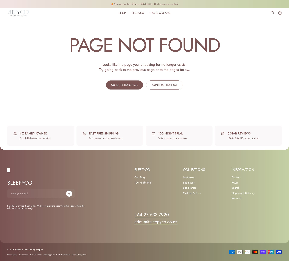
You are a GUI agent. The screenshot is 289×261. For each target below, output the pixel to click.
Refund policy (12, 254)
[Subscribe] (69, 194)
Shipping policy (49, 254)
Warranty (237, 198)
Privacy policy (23, 254)
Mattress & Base (192, 193)
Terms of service (36, 254)
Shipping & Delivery (243, 193)
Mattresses (189, 177)
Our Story (139, 177)
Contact (236, 177)
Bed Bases (188, 182)
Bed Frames (189, 188)
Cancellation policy (79, 254)
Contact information (63, 254)
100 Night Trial (142, 182)
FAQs (235, 182)
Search (235, 188)
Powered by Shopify (34, 249)
